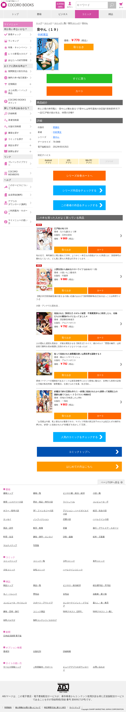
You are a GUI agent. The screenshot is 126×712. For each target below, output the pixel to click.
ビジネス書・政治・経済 (74, 493)
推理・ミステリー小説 (13, 502)
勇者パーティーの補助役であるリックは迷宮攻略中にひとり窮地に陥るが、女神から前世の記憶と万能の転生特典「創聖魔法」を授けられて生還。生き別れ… (78, 382)
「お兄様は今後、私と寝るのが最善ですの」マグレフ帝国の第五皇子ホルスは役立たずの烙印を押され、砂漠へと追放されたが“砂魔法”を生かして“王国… (78, 423)
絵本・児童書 (99, 537)
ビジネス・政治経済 (72, 585)
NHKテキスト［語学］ (73, 611)
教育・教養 (38, 528)
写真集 (36, 545)
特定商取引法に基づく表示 (55, 707)
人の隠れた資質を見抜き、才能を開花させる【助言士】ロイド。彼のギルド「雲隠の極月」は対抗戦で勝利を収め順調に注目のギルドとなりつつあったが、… (78, 345)
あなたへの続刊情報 (17, 60)
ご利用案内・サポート (17, 212)
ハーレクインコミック (73, 570)
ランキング (13, 41)
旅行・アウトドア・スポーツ (105, 528)
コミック (86, 14)
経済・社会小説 (100, 510)
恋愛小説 (67, 519)
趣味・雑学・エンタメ (43, 537)
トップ (15, 14)
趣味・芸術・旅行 (11, 611)
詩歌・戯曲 (68, 537)
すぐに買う (79, 78)
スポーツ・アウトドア (43, 603)
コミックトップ (10, 561)
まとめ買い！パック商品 (17, 91)
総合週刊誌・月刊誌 (102, 585)
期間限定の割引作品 (17, 71)
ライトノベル (69, 502)
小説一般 (97, 493)
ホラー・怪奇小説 (11, 510)
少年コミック (69, 561)
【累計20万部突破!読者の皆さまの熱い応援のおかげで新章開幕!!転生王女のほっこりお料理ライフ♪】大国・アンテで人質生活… (78, 301)
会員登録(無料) (15, 195)
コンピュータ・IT (100, 502)
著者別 (6, 651)
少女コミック (9, 570)
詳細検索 (12, 113)
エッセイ (7, 519)
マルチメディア (10, 545)
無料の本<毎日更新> (18, 77)
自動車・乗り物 (100, 594)
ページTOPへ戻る (110, 482)
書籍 (39, 14)
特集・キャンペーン (17, 47)
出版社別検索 (14, 126)
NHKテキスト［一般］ (103, 611)
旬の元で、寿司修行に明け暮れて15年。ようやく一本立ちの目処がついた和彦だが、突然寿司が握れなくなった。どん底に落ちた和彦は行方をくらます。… (78, 257)
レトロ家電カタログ (17, 54)
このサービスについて (17, 186)
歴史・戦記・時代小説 (43, 502)
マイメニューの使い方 (17, 221)
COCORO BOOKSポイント (17, 101)
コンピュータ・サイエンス (15, 603)
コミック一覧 (39, 561)
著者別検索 (13, 120)
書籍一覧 (37, 493)
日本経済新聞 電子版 (12, 636)
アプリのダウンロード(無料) (17, 202)
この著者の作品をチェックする (79, 205)
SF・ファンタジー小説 (43, 510)
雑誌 (110, 14)
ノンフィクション (41, 519)
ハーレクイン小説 (101, 519)
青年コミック (99, 561)
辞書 (65, 528)
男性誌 (36, 594)
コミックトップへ (79, 451)
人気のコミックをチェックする (79, 437)
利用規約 (8, 707)
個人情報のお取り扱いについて (28, 707)
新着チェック (14, 34)
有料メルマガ (9, 620)
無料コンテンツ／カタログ (45, 620)
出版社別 (37, 651)
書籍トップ (8, 493)
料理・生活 (8, 537)
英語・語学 (8, 528)
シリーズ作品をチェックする (79, 190)
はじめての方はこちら (79, 466)
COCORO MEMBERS (13, 173)
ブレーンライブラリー (17, 163)
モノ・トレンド (10, 594)
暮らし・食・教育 (101, 603)
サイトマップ (74, 707)
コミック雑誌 (39, 611)
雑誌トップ (8, 585)
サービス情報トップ (12, 667)
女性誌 (66, 594)
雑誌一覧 (37, 585)
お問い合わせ (99, 667)
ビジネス (63, 14)
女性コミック (39, 570)
